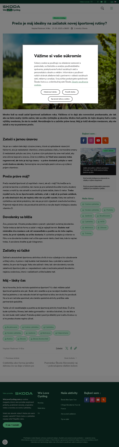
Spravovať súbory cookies (60, 99)
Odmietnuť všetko (50, 92)
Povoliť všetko (70, 92)
